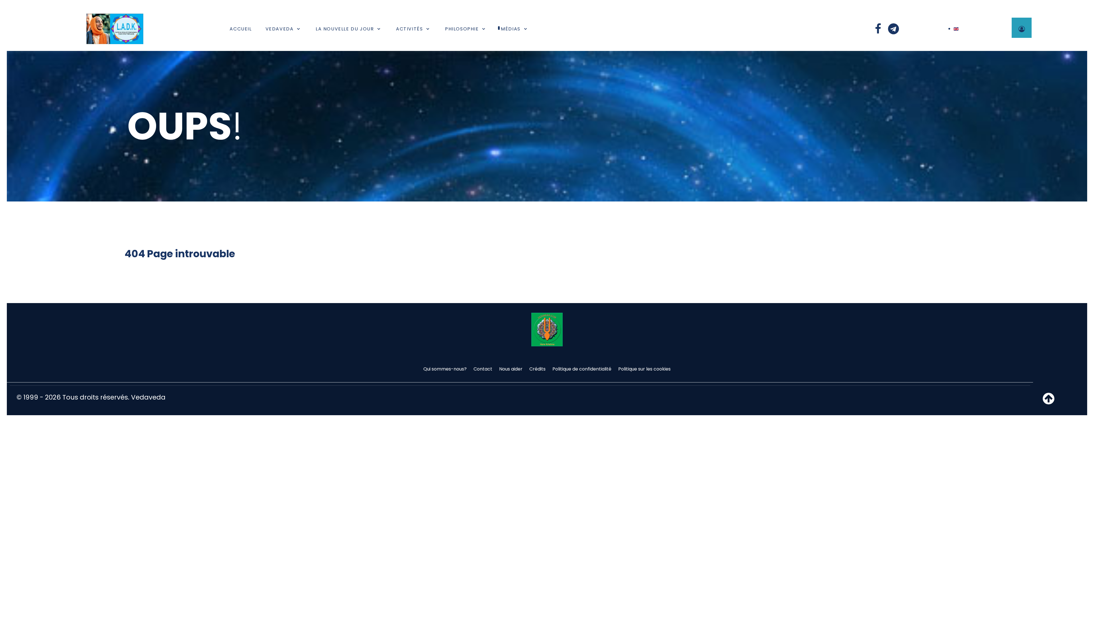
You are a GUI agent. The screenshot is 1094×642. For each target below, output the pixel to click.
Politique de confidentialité (581, 369)
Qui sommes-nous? (445, 369)
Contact (482, 369)
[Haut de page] (1048, 402)
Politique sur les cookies (644, 369)
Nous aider (510, 369)
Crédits (537, 369)
